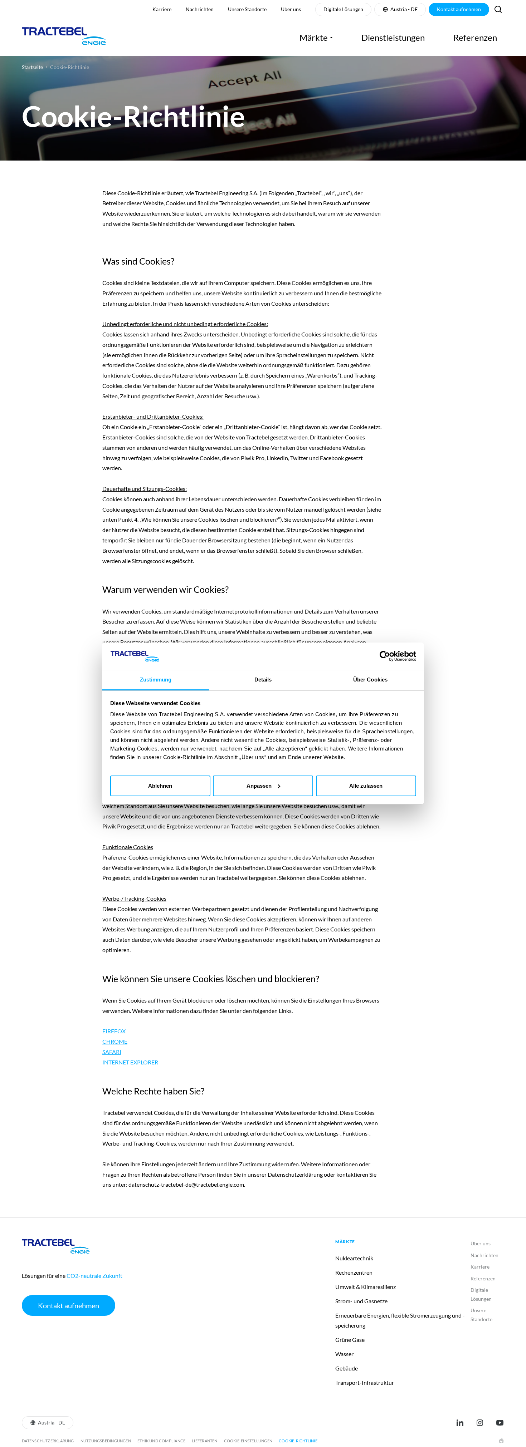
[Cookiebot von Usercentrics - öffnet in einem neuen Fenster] (385, 656)
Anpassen (259, 786)
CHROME (114, 1041)
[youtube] (500, 1422)
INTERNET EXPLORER (130, 1062)
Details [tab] (263, 679)
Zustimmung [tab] (156, 679)
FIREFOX (114, 1031)
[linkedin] (460, 1422)
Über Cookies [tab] (370, 679)
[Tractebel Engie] (64, 37)
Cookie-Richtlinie (69, 67)
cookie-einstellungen (248, 1440)
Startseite (32, 67)
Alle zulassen (366, 786)
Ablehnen (160, 786)
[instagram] (480, 1422)
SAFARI (111, 1051)
